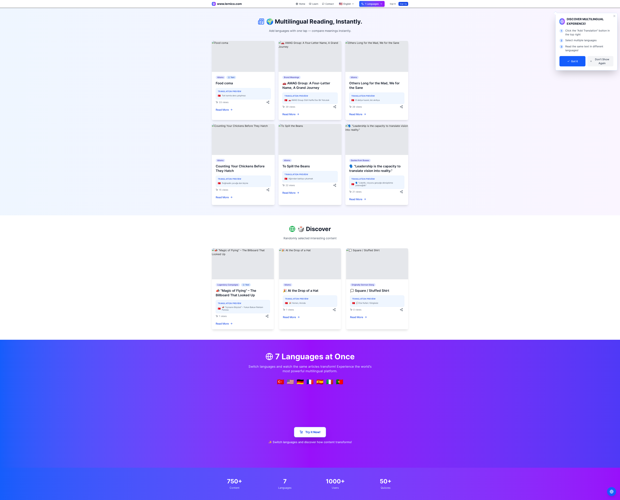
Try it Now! (312, 432)
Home (302, 3)
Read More (222, 109)
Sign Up (403, 4)
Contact (329, 3)
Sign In (393, 4)
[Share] (268, 102)
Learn (315, 3)
